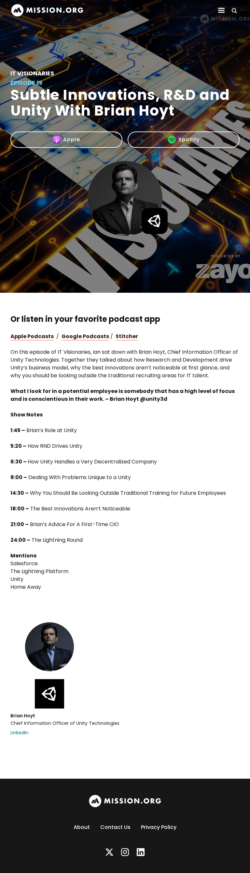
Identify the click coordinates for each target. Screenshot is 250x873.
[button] (221, 10)
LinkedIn (19, 732)
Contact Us (115, 827)
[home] (47, 10)
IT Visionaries (32, 73)
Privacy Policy (158, 827)
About (82, 827)
